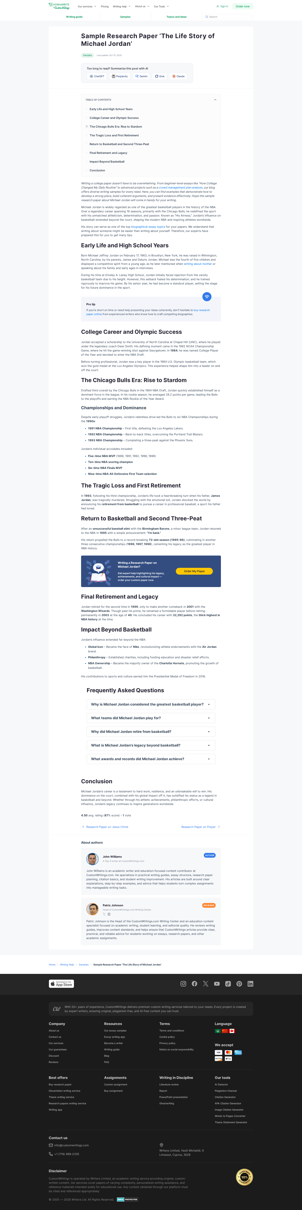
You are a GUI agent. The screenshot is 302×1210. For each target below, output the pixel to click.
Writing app (55, 1109)
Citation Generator (225, 1097)
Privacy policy (167, 1043)
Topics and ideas (177, 16)
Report (163, 1090)
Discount (54, 1055)
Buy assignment (113, 1090)
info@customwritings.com (71, 1145)
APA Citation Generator (228, 1103)
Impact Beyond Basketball (107, 161)
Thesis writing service (61, 1097)
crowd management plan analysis (180, 187)
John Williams (112, 856)
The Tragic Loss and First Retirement (114, 135)
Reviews (54, 1062)
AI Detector (221, 1084)
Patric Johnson (113, 905)
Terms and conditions (171, 1030)
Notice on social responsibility (176, 1049)
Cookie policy (167, 1036)
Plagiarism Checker (226, 1090)
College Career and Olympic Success (114, 118)
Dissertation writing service (64, 1090)
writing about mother (198, 264)
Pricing (105, 6)
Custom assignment (115, 1084)
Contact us (55, 1036)
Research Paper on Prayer (198, 827)
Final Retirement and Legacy (108, 153)
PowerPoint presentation (173, 1097)
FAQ (106, 1062)
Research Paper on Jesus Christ (107, 827)
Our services (56, 1043)
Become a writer (113, 1043)
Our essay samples (115, 1030)
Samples (125, 16)
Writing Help (67, 964)
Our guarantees (58, 1049)
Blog (106, 1055)
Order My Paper (194, 571)
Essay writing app (114, 1036)
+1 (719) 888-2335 (66, 1154)
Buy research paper (60, 1084)
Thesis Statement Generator (231, 1122)
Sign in (224, 6)
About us (140, 6)
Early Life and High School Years (111, 109)
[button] (87, 6)
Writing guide (74, 16)
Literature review (169, 1084)
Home (52, 964)
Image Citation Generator (229, 1109)
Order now (243, 6)
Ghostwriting (166, 1103)
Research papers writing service (67, 1103)
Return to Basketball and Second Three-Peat (119, 144)
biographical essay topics (148, 226)
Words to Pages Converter (230, 1115)
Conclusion (97, 170)
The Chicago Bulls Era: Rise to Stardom (116, 126)
